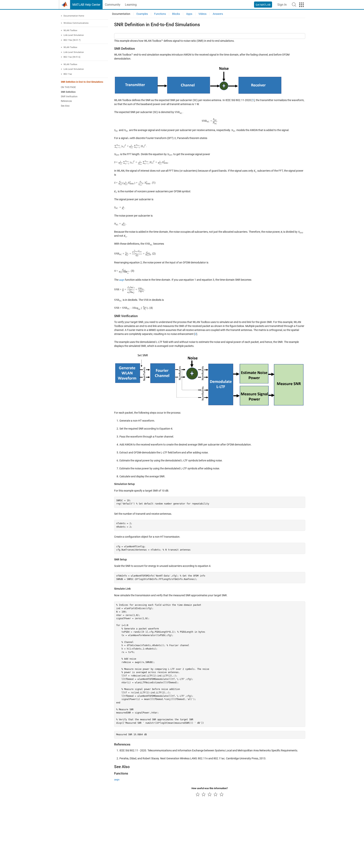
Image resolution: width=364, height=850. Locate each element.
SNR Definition (68, 92)
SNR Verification (69, 96)
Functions (160, 14)
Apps (189, 14)
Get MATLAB (263, 4)
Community (112, 4)
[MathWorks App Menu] (301, 4)
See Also (65, 105)
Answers (218, 14)
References (66, 101)
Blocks (176, 14)
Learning (131, 4)
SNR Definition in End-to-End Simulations (82, 82)
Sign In (282, 4)
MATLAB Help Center (86, 4)
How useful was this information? (209, 788)
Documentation (121, 14)
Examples (142, 14)
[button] (294, 4)
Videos (202, 14)
